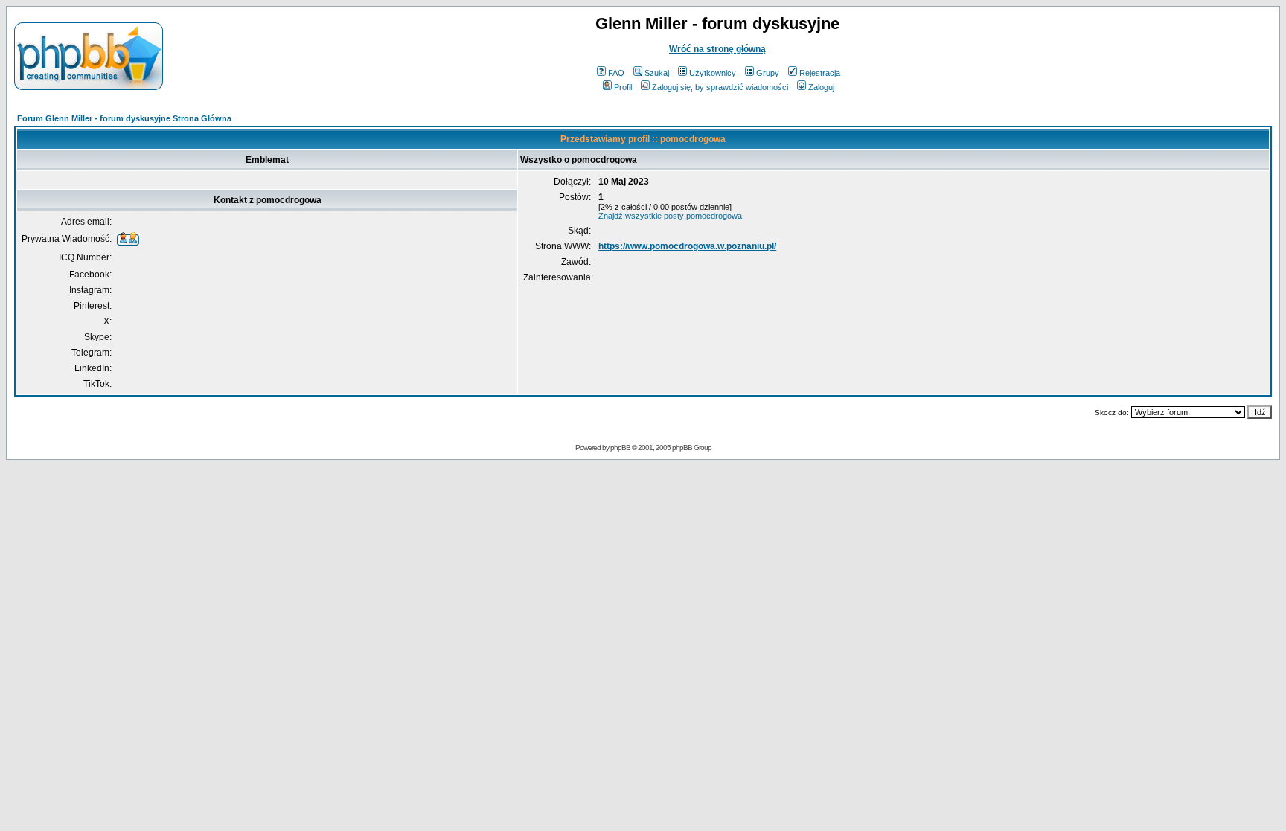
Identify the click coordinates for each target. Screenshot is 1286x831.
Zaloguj (821, 87)
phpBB (620, 447)
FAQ (616, 72)
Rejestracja (819, 72)
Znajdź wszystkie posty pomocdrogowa (670, 215)
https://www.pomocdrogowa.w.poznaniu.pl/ (687, 246)
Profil (623, 87)
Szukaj (656, 72)
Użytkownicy (712, 72)
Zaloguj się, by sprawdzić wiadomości (720, 87)
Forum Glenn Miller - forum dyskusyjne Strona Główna (124, 118)
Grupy (767, 72)
